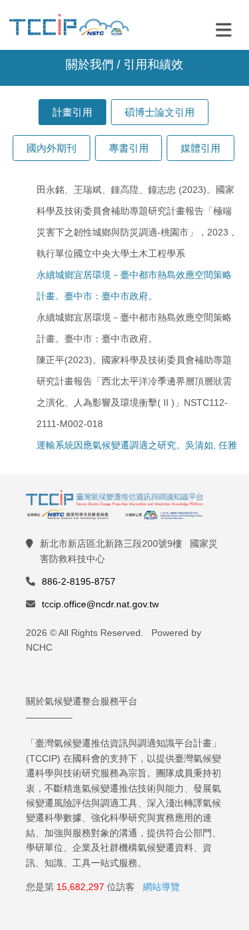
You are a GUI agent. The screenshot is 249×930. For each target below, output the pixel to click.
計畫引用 (72, 112)
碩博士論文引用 (160, 112)
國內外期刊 (51, 148)
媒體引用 (200, 148)
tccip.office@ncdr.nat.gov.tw (100, 604)
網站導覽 (161, 886)
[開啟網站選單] (224, 29)
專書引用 (129, 148)
